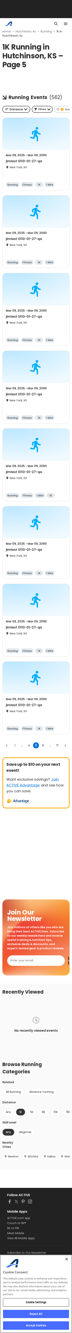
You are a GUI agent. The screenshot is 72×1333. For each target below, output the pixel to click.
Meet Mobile (15, 1233)
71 (57, 745)
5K (31, 1112)
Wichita (33, 1156)
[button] (42, 109)
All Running (13, 1092)
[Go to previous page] (7, 745)
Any (8, 1112)
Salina (51, 1156)
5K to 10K (13, 1228)
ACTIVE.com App (18, 1218)
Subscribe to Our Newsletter (26, 1253)
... (22, 745)
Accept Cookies (36, 1325)
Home (6, 31)
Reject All (36, 1314)
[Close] (66, 1259)
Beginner (25, 1132)
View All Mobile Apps (21, 1238)
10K (56, 1112)
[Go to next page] (65, 745)
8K (43, 1112)
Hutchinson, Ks (26, 31)
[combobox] (16, 109)
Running (46, 31)
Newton (13, 1156)
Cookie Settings (36, 1302)
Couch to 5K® (16, 1223)
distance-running (41, 1092)
